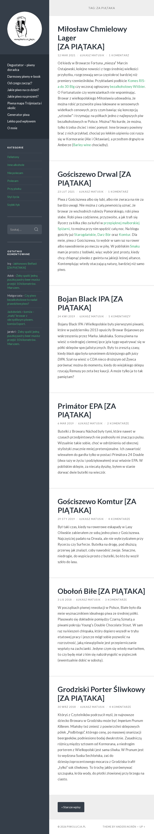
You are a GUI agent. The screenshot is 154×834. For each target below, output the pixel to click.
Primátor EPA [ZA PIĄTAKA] (87, 410)
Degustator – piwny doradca (21, 67)
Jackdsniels (14, 311)
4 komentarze (119, 518)
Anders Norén (126, 826)
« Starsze (71, 807)
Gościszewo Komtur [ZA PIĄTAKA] (97, 505)
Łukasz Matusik (92, 55)
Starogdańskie (85, 234)
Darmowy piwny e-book (24, 76)
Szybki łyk (13, 204)
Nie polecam (15, 173)
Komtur (124, 234)
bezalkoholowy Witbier (127, 86)
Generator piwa (18, 115)
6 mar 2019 (66, 423)
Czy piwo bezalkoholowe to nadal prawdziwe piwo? (22, 299)
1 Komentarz (119, 55)
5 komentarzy (120, 316)
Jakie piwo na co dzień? (23, 90)
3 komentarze (116, 599)
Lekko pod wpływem (21, 121)
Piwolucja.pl (76, 826)
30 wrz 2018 (67, 706)
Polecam (12, 180)
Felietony (13, 157)
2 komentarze (118, 423)
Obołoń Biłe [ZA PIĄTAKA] (101, 590)
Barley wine (82, 145)
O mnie (12, 128)
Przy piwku (14, 188)
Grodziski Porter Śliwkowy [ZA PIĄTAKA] (101, 693)
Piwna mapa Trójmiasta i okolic (24, 105)
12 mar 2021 (66, 55)
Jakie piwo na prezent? (22, 96)
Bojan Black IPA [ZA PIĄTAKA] (90, 303)
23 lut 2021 (66, 191)
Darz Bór (104, 234)
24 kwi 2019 (66, 316)
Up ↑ (143, 826)
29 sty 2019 (66, 518)
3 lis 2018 (65, 599)
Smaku (135, 246)
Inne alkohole (15, 164)
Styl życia (13, 196)
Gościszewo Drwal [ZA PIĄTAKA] (94, 178)
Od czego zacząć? (19, 83)
